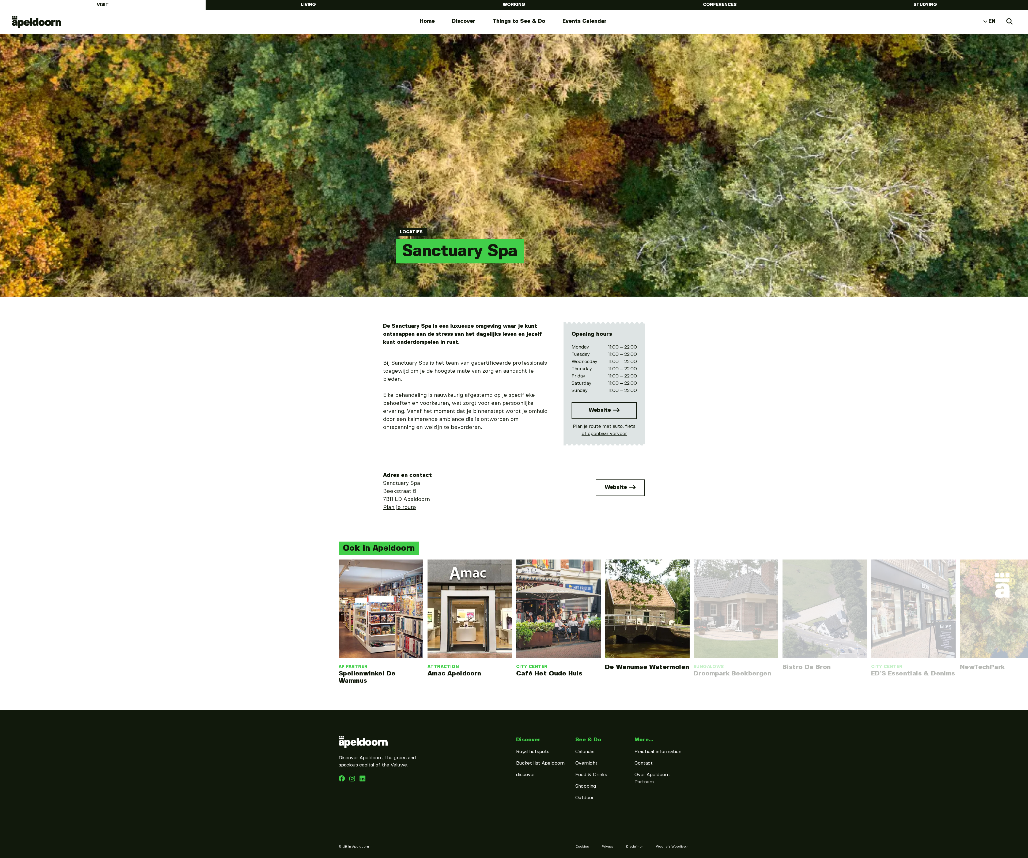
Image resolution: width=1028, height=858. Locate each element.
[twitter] (362, 780)
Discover (463, 21)
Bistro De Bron (807, 667)
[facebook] (342, 780)
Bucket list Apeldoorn (540, 763)
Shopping (585, 786)
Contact (643, 763)
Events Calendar (584, 21)
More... (643, 739)
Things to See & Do (519, 21)
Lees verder (381, 622)
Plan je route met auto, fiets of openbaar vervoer (604, 430)
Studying (925, 5)
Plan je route (399, 507)
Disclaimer (634, 846)
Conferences (719, 5)
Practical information (657, 751)
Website (601, 410)
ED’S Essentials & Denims (913, 674)
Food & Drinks (591, 774)
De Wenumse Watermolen (647, 667)
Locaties (411, 232)
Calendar (585, 751)
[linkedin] (352, 780)
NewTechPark (982, 667)
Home (427, 21)
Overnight (586, 763)
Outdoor (584, 797)
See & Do (588, 739)
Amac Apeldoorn (454, 674)
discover (525, 774)
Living (308, 5)
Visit (103, 5)
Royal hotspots (532, 751)
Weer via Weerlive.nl (672, 846)
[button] (337, 604)
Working (514, 5)
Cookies (582, 846)
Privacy (607, 846)
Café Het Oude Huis (549, 674)
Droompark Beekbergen (732, 674)
